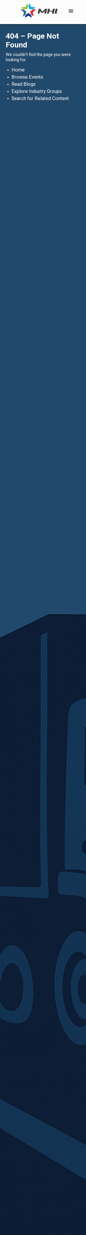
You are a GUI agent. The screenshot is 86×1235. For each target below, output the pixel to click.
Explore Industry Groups (36, 91)
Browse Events (27, 77)
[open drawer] (71, 11)
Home (18, 70)
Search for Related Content (40, 98)
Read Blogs (23, 84)
